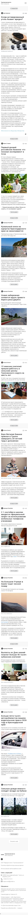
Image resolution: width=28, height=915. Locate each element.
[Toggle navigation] (25, 3)
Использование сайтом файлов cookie (11, 868)
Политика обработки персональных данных (12, 865)
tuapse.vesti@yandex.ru (9, 881)
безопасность (6, 131)
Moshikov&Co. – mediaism (15, 908)
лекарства (21, 131)
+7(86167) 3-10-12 (7, 879)
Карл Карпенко (6, 13)
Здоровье (14, 131)
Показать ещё (14, 841)
